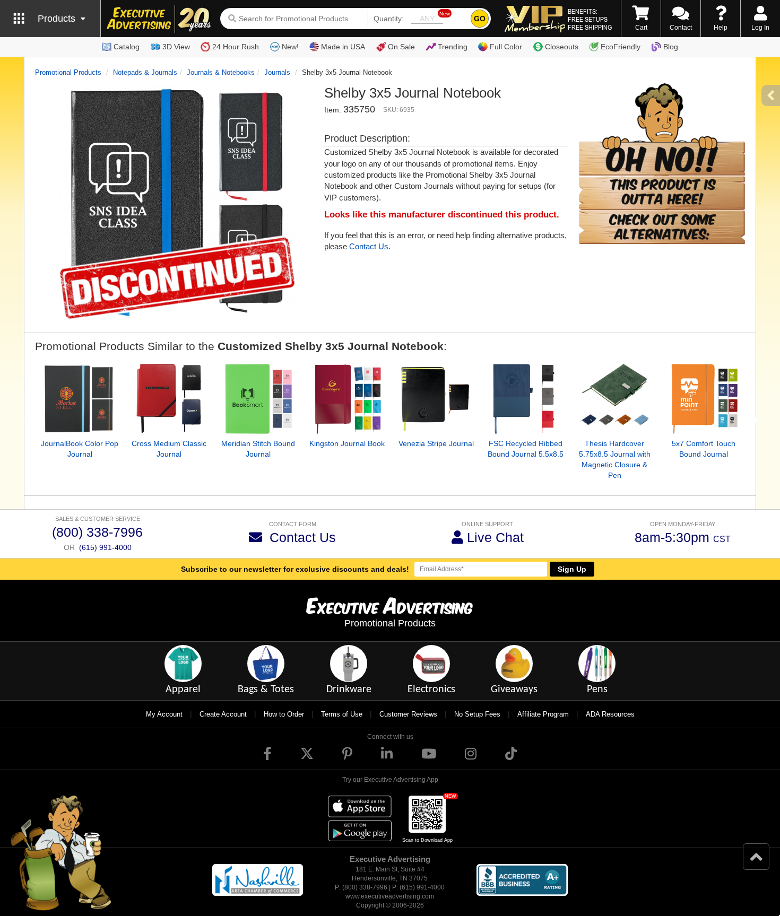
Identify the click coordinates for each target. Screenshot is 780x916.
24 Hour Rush (235, 46)
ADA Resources (610, 714)
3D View (176, 46)
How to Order (284, 714)
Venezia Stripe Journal (436, 443)
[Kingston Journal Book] (347, 399)
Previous (27, 420)
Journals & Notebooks (221, 72)
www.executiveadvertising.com (389, 896)
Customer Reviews (408, 714)
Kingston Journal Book (347, 443)
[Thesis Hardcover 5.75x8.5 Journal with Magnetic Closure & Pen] (614, 399)
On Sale (401, 46)
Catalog (127, 46)
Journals (277, 72)
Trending (452, 46)
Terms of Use (341, 714)
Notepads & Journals (145, 72)
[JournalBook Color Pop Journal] (79, 399)
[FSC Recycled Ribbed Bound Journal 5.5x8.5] (525, 399)
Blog (670, 46)
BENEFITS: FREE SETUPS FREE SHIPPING (590, 19)
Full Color (506, 46)
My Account (164, 714)
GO (480, 18)
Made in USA (343, 46)
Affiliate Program (543, 714)
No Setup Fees (477, 714)
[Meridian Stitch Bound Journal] (258, 399)
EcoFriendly (620, 46)
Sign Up (572, 569)
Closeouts (561, 46)
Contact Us (368, 246)
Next (753, 420)
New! (290, 46)
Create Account (223, 714)
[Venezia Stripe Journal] (436, 399)
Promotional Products (68, 72)
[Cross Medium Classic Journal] (168, 399)
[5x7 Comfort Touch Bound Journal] (703, 399)
